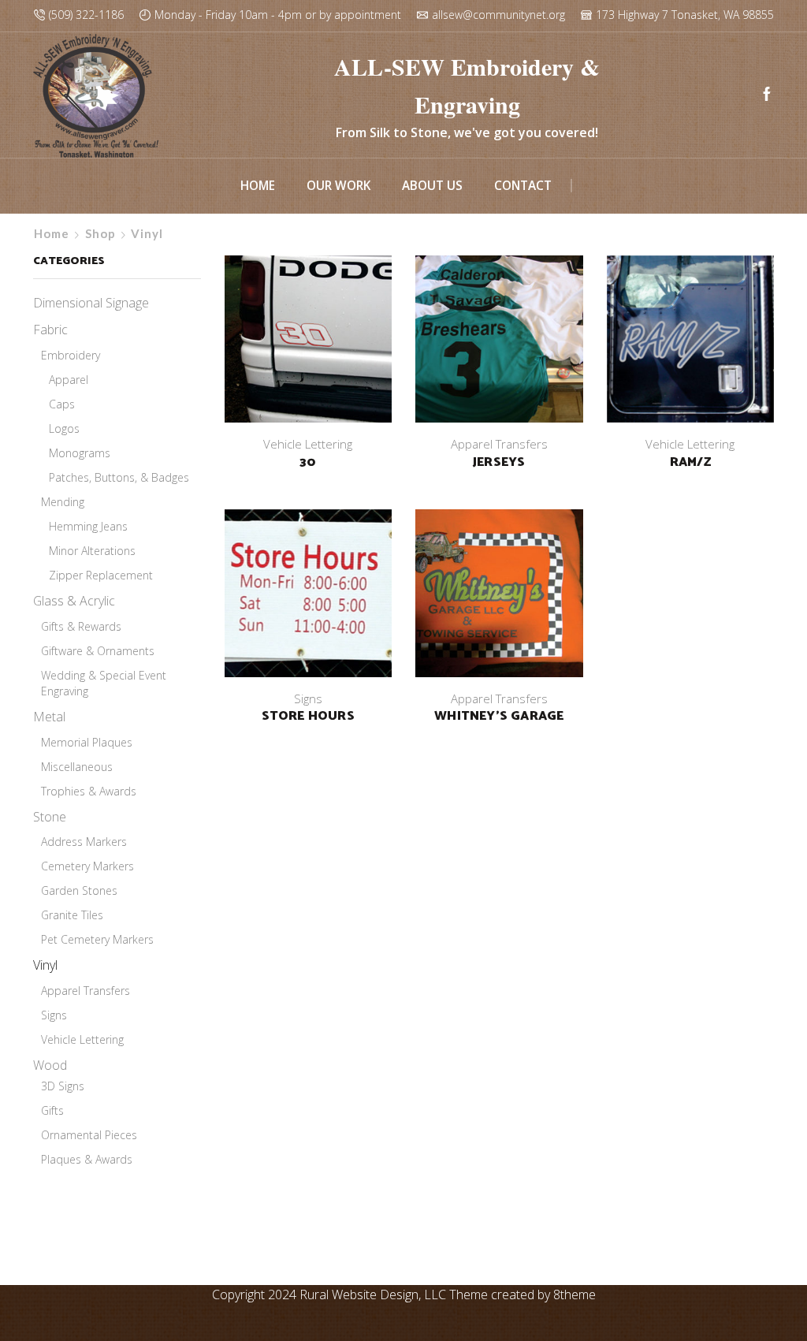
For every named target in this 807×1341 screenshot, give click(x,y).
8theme (574, 1294)
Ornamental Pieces (89, 1134)
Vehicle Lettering (307, 444)
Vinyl (45, 965)
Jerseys (499, 462)
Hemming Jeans (88, 526)
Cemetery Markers (87, 866)
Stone (49, 816)
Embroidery (70, 355)
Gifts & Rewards (81, 626)
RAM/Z (690, 462)
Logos (64, 428)
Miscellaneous (77, 766)
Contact (523, 185)
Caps (62, 404)
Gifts (52, 1110)
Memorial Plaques (86, 742)
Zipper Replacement (101, 575)
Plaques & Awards (86, 1159)
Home (257, 185)
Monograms (79, 452)
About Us (432, 185)
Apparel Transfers (499, 444)
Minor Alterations (92, 550)
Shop (100, 233)
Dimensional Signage (91, 302)
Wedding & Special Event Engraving (103, 683)
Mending (62, 501)
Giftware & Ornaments (97, 650)
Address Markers (84, 841)
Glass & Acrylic (74, 600)
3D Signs (62, 1085)
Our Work (338, 185)
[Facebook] (767, 94)
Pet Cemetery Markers (97, 939)
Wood (50, 1065)
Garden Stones (79, 890)
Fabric (50, 329)
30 (307, 462)
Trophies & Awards (88, 791)
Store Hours (308, 716)
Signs (308, 698)
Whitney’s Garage (498, 716)
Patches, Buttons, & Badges (119, 477)
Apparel (68, 379)
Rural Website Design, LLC (372, 1294)
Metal (49, 716)
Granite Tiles (72, 914)
